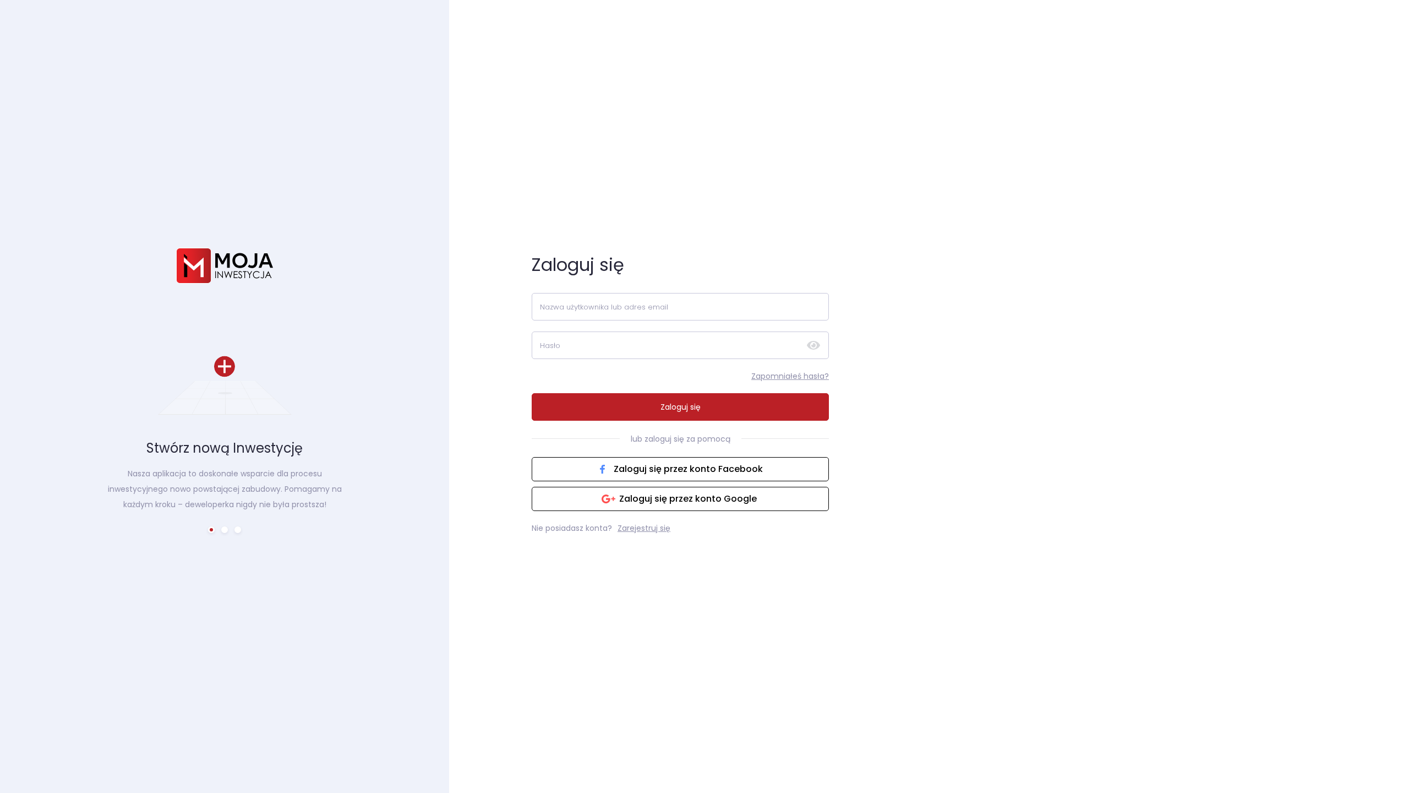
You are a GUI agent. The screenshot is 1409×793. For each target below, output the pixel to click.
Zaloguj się (680, 406)
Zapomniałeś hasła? (790, 376)
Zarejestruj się (644, 528)
